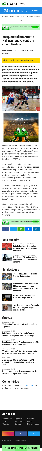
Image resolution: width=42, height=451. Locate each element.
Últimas (7, 318)
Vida (3, 358)
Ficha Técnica (7, 440)
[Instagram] (8, 433)
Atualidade (16, 255)
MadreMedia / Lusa (9, 51)
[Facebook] (21, 433)
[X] (34, 433)
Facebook (30, 385)
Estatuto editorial (20, 440)
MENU (22, 4)
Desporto (5, 53)
